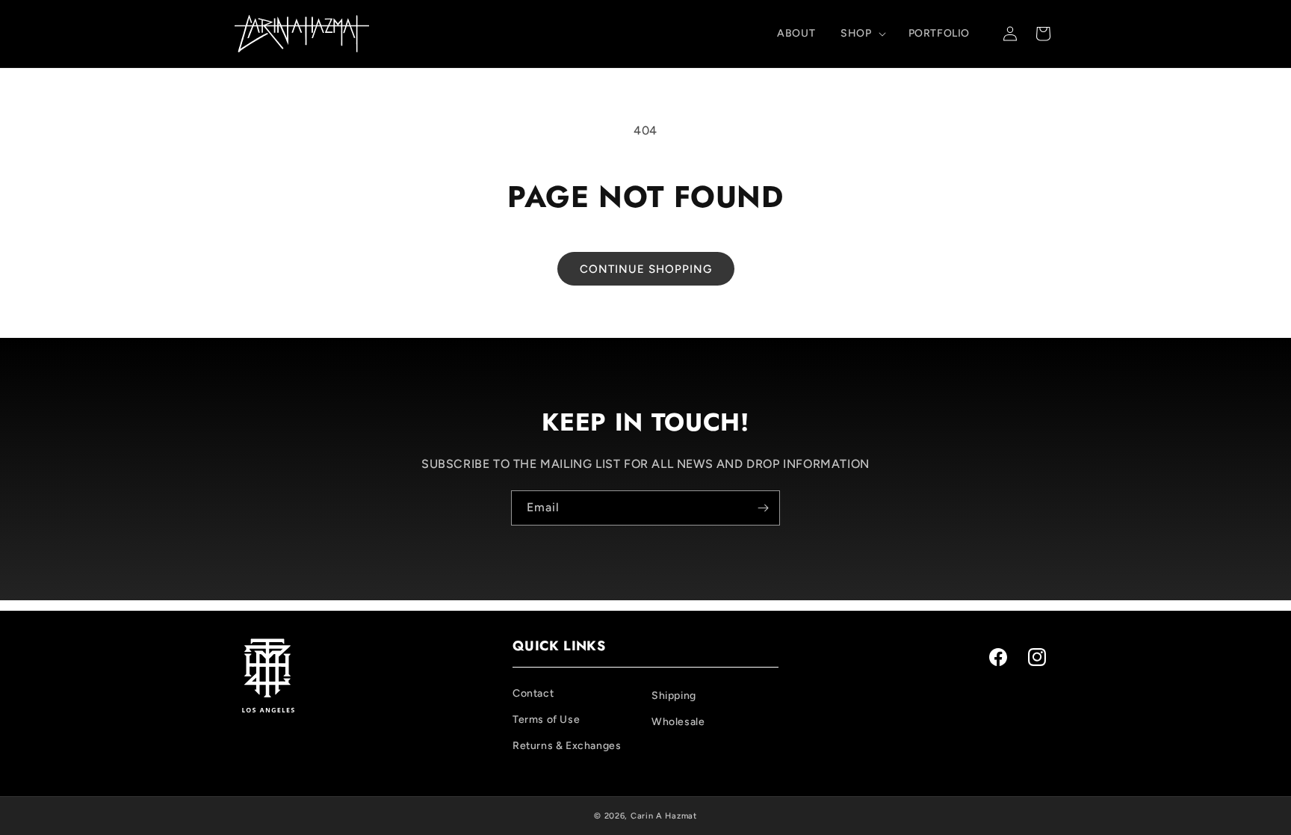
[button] (861, 33)
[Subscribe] (762, 508)
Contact (533, 693)
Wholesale (678, 721)
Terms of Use (546, 719)
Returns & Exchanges (567, 745)
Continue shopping (646, 269)
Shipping (673, 695)
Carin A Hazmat (664, 816)
